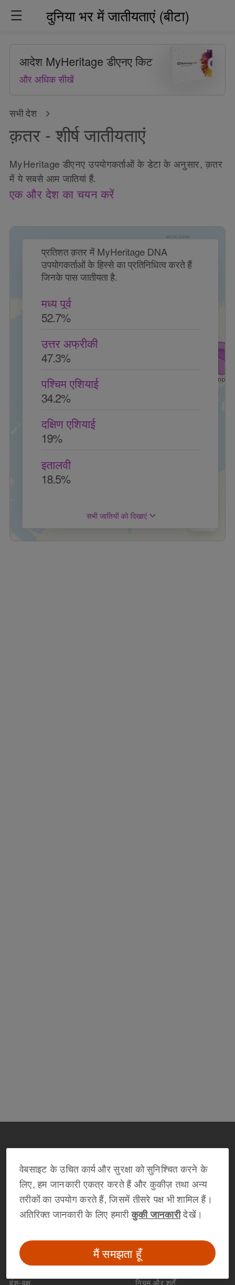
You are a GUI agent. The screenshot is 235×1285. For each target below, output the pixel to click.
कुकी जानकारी (156, 1214)
